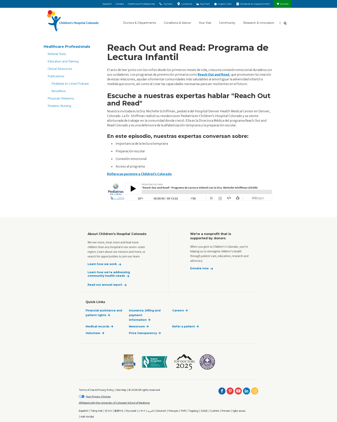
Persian (226, 410)
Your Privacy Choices (98, 396)
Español (107, 3)
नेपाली (183, 410)
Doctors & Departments (139, 23)
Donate (284, 3)
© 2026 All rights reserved (144, 389)
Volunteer (93, 333)
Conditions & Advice (177, 23)
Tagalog (193, 410)
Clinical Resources (60, 69)
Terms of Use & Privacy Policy (96, 389)
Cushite (214, 410)
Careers (119, 3)
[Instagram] (254, 391)
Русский (131, 410)
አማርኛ (141, 410)
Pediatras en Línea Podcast (70, 83)
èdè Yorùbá (87, 416)
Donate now (199, 268)
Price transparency (143, 333)
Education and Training (63, 61)
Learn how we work (102, 264)
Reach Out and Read (213, 74)
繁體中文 (119, 410)
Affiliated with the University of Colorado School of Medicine (114, 402)
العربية (150, 410)
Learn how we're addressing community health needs (109, 274)
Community (227, 23)
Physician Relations (61, 98)
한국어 (108, 410)
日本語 (204, 410)
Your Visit (205, 23)
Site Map (121, 389)
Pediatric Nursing (59, 106)
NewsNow (58, 91)
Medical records (97, 326)
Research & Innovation (258, 23)
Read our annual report (105, 284)
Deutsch (161, 410)
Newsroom (137, 326)
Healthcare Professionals (141, 3)
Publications (56, 76)
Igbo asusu (239, 410)
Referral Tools (57, 54)
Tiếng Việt (96, 410)
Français (173, 410)
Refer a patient (183, 326)
